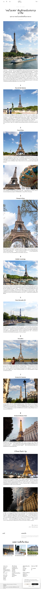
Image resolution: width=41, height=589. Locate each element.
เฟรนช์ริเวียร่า (14, 575)
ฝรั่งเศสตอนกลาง (15, 568)
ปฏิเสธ (28, 584)
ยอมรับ (35, 584)
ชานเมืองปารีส (14, 567)
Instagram (34, 568)
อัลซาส (13, 576)
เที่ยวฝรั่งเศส (14, 566)
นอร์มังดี (13, 569)
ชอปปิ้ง (4, 578)
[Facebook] (32, 569)
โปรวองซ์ (13, 571)
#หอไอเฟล (22, 535)
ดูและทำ (4, 577)
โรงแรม (4, 579)
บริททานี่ (13, 570)
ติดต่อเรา (4, 568)
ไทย (36, 1)
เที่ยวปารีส (5, 575)
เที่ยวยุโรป (24, 576)
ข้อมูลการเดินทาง (26, 572)
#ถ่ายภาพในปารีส (26, 536)
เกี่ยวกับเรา (5, 567)
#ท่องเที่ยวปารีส (32, 536)
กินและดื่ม (5, 576)
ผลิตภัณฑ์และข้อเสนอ (26, 567)
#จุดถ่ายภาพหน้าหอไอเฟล (28, 535)
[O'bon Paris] (20, 2)
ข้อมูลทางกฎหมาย (6, 569)
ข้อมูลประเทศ (25, 575)
